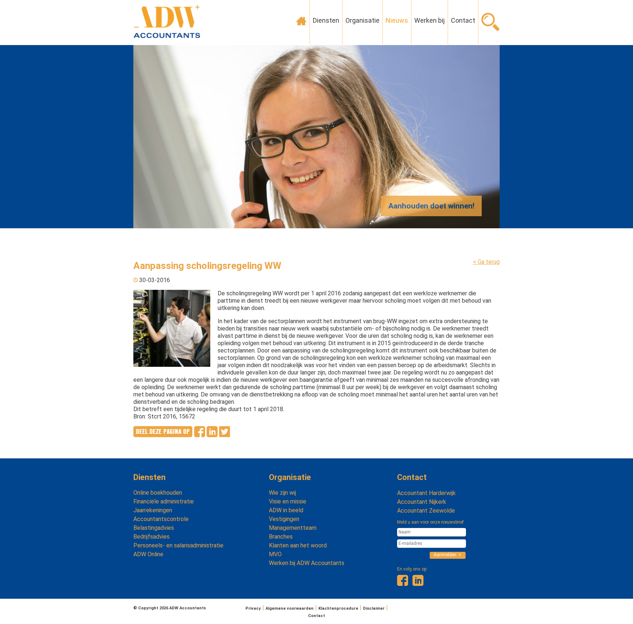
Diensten (326, 20)
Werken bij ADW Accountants (306, 563)
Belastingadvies (153, 527)
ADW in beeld (286, 510)
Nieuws (397, 20)
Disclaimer (374, 608)
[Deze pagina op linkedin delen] (212, 435)
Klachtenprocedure (338, 608)
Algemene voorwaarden (290, 608)
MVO (275, 554)
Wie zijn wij (282, 492)
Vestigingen (284, 519)
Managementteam (292, 527)
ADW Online (148, 554)
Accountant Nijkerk (421, 501)
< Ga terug (486, 261)
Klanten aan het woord (298, 545)
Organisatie (362, 20)
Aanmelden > (447, 554)
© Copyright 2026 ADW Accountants (169, 608)
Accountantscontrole (161, 519)
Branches (281, 536)
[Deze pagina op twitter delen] (224, 435)
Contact (463, 20)
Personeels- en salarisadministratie (178, 545)
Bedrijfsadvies (151, 536)
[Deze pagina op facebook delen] (199, 435)
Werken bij (429, 20)
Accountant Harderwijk (426, 493)
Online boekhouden (157, 492)
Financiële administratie (163, 501)
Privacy (253, 608)
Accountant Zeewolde (426, 510)
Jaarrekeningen (152, 510)
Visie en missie (287, 501)
